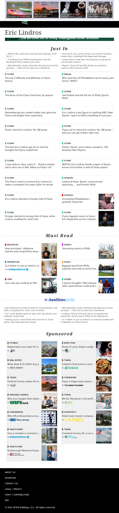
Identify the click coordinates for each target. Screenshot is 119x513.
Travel (67, 360)
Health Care (16, 446)
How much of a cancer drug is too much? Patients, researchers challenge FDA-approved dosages (86, 55)
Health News (16, 429)
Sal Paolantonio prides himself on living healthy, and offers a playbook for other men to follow (30, 309)
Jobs (9, 279)
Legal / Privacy (13, 488)
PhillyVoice (7, 24)
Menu (114, 24)
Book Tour (69, 342)
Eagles (67, 74)
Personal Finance (19, 394)
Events (67, 244)
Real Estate (16, 360)
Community (70, 412)
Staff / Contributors (17, 494)
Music (67, 261)
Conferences (16, 412)
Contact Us (11, 483)
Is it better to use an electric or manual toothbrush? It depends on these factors (87, 320)
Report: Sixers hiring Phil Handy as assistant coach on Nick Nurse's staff (83, 66)
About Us (10, 472)
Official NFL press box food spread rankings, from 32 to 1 (31, 55)
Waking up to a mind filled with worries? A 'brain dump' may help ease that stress (29, 320)
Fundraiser (70, 377)
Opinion (68, 177)
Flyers (10, 74)
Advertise (10, 477)
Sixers (67, 91)
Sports (25, 23)
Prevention (13, 261)
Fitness (14, 342)
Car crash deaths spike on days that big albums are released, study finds (30, 314)
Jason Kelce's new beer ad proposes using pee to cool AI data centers (86, 60)
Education (12, 244)
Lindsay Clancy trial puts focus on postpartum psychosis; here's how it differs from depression (84, 314)
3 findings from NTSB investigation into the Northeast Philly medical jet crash (28, 60)
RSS (7, 500)
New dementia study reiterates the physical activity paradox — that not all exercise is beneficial (32, 66)
